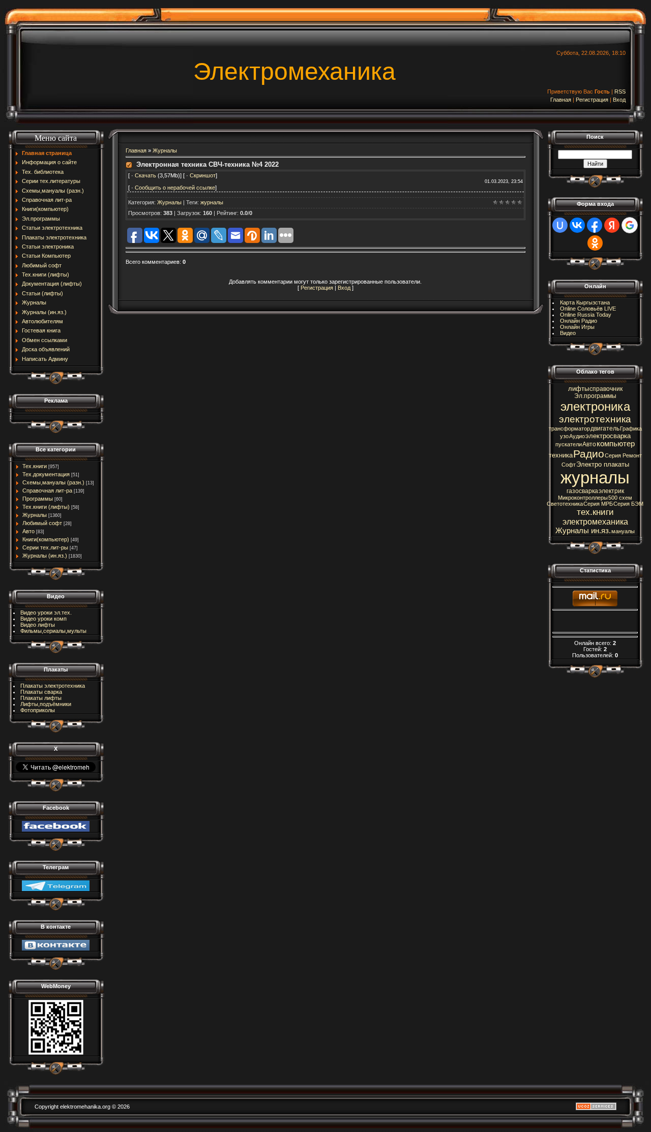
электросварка (608, 436)
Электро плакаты (602, 464)
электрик (611, 491)
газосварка (582, 491)
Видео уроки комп (43, 619)
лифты (578, 388)
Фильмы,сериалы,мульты (53, 631)
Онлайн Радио (578, 321)
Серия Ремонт (623, 455)
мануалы (623, 531)
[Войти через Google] (630, 225)
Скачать (146, 175)
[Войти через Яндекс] (611, 225)
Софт (568, 465)
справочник (606, 388)
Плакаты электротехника (52, 686)
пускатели (568, 444)
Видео (568, 333)
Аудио (577, 436)
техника (561, 455)
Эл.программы (595, 396)
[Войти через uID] (560, 225)
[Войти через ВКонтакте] (577, 225)
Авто (28, 531)
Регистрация (592, 100)
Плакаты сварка (41, 692)
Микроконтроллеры (583, 498)
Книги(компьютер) (45, 539)
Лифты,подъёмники (45, 704)
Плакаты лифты (41, 698)
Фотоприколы (37, 710)
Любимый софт (42, 523)
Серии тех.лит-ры (45, 547)
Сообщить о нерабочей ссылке (175, 188)
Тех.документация (46, 474)
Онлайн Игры (577, 327)
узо (564, 436)
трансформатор (569, 428)
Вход (619, 100)
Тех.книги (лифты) (46, 507)
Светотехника (565, 504)
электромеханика (595, 521)
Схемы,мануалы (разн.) (53, 482)
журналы (211, 202)
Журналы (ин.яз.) (44, 556)
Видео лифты (37, 625)
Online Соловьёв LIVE (588, 308)
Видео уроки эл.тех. (46, 612)
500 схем (620, 498)
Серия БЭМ (628, 504)
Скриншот (203, 175)
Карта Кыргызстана (585, 302)
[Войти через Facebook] (594, 225)
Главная (560, 100)
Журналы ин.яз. (583, 531)
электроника (595, 406)
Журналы (34, 515)
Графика (631, 428)
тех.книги (595, 512)
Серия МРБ (598, 504)
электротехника (595, 419)
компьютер (616, 444)
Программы (37, 499)
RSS (620, 91)
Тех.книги (34, 466)
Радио (588, 454)
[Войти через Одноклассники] (595, 243)
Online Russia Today (585, 315)
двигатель (604, 428)
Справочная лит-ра (47, 490)
